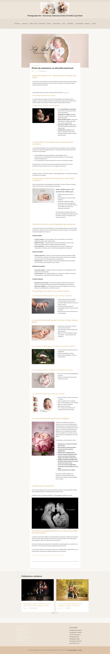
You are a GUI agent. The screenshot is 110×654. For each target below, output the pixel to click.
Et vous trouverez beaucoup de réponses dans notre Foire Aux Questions (48, 555)
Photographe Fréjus (21, 635)
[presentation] (37, 590)
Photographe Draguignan (22, 630)
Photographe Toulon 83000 (23, 633)
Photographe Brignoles (22, 626)
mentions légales (72, 650)
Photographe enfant (74, 639)
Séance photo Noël (74, 643)
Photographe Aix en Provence (24, 637)
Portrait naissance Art (75, 634)
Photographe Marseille (22, 628)
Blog (33, 65)
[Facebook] (52, 1)
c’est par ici (66, 92)
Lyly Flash (35, 71)
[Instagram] (57, 1)
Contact (94, 23)
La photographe (79, 23)
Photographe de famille (75, 641)
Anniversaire (42, 23)
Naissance (37, 65)
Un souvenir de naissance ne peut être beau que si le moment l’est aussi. (51, 169)
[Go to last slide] (23, 595)
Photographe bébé (74, 636)
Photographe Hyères (21, 640)
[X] (55, 1)
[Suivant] (86, 595)
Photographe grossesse (75, 630)
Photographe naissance (75, 632)
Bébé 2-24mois (34, 23)
